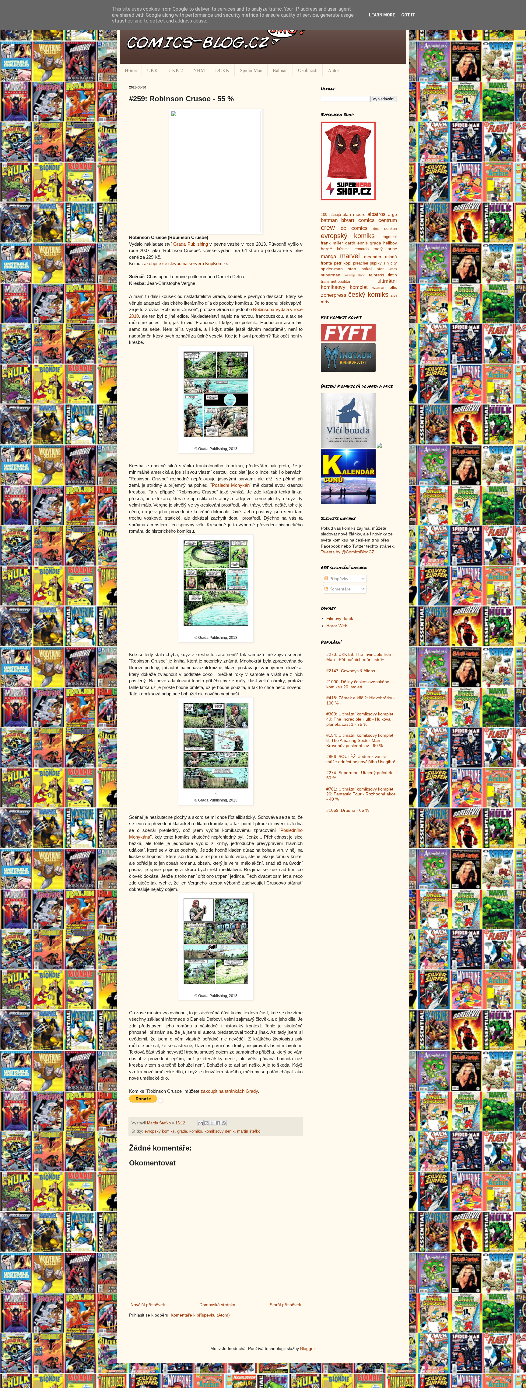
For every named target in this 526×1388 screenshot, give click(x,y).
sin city (390, 263)
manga (328, 256)
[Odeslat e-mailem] (201, 1123)
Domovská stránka (217, 1304)
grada (182, 1131)
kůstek (343, 249)
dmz (376, 228)
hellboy (390, 243)
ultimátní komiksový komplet (359, 284)
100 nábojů (331, 215)
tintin (392, 274)
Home (131, 70)
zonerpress (333, 295)
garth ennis (356, 243)
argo (392, 214)
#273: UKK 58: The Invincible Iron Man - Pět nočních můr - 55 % (358, 657)
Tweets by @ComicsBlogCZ (347, 551)
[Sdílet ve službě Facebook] (218, 1123)
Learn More (382, 14)
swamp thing (355, 275)
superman (330, 274)
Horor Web (336, 625)
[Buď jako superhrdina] (348, 198)
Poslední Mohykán (231, 485)
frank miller (332, 243)
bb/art (347, 220)
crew (328, 227)
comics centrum (377, 220)
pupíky (376, 263)
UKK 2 (175, 70)
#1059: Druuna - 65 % (347, 810)
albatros (376, 214)
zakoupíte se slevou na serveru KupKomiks (185, 263)
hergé (326, 248)
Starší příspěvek (285, 1304)
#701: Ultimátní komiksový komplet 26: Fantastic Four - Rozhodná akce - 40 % (361, 794)
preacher (360, 263)
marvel (350, 256)
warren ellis (384, 287)
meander (372, 256)
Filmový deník (339, 618)
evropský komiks (160, 1131)
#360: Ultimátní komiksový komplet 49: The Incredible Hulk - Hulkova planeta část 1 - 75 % (359, 719)
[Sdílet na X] (212, 1123)
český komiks (368, 294)
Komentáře (339, 589)
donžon (390, 229)
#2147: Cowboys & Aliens (350, 670)
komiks (195, 1131)
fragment (389, 237)
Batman (280, 70)
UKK (152, 70)
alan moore (354, 214)
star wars (387, 269)
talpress (376, 274)
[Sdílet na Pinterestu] (224, 1123)
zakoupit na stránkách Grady (229, 1091)
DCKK (222, 70)
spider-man (332, 268)
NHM (199, 70)
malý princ (385, 248)
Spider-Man (251, 70)
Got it (408, 14)
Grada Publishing (190, 244)
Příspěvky (338, 578)
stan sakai (359, 268)
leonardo (361, 249)
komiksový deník (220, 1131)
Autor (333, 70)
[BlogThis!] (206, 1123)
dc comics (354, 228)
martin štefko (248, 1131)
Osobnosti (307, 70)
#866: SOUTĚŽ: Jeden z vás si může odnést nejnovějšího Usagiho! (360, 759)
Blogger (307, 1348)
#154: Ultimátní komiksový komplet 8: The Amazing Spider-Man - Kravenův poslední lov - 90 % (359, 740)
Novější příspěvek (148, 1304)
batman (329, 220)
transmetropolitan (336, 281)
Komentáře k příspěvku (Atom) (200, 1315)
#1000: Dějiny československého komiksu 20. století (357, 684)
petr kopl (342, 263)
